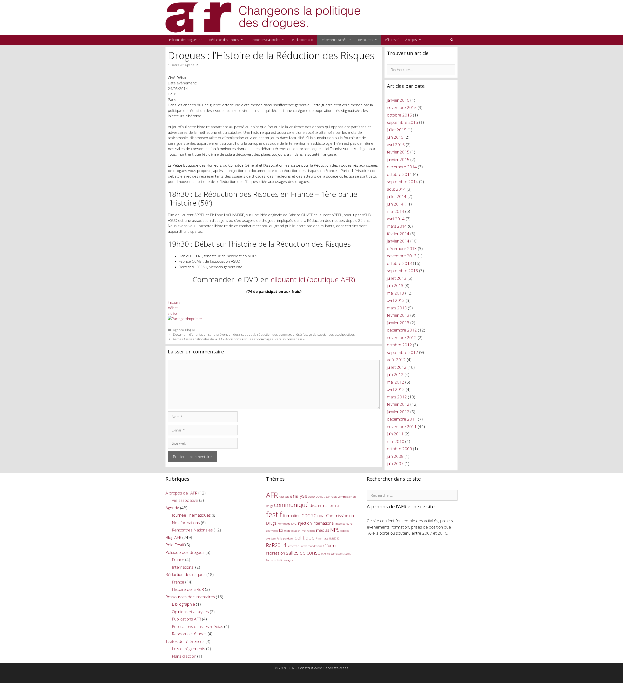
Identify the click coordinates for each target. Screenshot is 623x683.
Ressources (365, 40)
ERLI (337, 506)
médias (322, 530)
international (323, 523)
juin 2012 (395, 374)
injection (304, 523)
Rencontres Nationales (265, 40)
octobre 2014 (399, 174)
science (325, 553)
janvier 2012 (398, 411)
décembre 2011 (402, 419)
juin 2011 (395, 434)
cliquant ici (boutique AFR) (313, 279)
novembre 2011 (402, 426)
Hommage (283, 523)
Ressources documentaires (190, 597)
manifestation (292, 530)
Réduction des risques (185, 574)
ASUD (311, 496)
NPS (334, 529)
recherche (293, 546)
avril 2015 (396, 144)
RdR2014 (276, 545)
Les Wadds (272, 530)
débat (173, 307)
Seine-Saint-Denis (341, 553)
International (183, 567)
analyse (298, 495)
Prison (318, 538)
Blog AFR (191, 330)
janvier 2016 (398, 100)
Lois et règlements (188, 648)
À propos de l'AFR (181, 493)
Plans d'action (184, 656)
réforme (330, 545)
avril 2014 (396, 219)
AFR (272, 495)
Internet (340, 523)
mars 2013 (397, 308)
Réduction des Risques (224, 40)
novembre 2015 (402, 107)
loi (281, 530)
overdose (270, 538)
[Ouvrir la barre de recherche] (452, 40)
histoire (174, 302)
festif (274, 514)
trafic (280, 560)
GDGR (307, 515)
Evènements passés (333, 40)
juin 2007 (395, 463)
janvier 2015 (398, 159)
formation (292, 515)
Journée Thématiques (191, 515)
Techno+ (271, 560)
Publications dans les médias (197, 626)
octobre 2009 (399, 448)
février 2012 (398, 404)
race (325, 538)
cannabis (331, 496)
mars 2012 (397, 397)
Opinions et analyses (190, 611)
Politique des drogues (183, 40)
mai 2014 (395, 211)
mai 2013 (395, 293)
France (178, 559)
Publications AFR (302, 40)
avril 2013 (396, 300)
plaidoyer (288, 538)
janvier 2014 (398, 241)
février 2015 (398, 152)
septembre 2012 (402, 352)
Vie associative (185, 500)
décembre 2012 (402, 330)
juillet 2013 (396, 278)
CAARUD (320, 496)
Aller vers (284, 496)
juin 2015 (395, 137)
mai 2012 (395, 382)
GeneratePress (335, 667)
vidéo (172, 313)
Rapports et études (189, 634)
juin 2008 (395, 456)
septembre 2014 (402, 181)
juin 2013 (395, 285)
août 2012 (396, 359)
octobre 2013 (399, 263)
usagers (288, 560)
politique (304, 537)
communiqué (291, 505)
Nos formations (186, 522)
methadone (308, 530)
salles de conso (303, 552)
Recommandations (311, 546)
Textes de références (184, 641)
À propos (411, 40)
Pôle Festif (391, 40)
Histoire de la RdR (188, 589)
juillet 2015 (396, 130)
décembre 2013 (402, 248)
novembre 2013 (402, 256)
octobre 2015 (399, 115)
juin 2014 (395, 204)
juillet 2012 (396, 367)
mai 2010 (395, 441)
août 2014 (396, 189)
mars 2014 (397, 226)
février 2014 (398, 233)
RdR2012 (334, 538)
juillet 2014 (396, 196)
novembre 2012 (402, 337)
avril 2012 (396, 389)
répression (275, 553)
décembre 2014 (402, 167)
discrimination (322, 505)
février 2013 (398, 315)
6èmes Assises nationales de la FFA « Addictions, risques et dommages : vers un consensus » (238, 339)
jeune (349, 523)
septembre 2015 (402, 122)
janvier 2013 (398, 322)
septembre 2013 (402, 270)
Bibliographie (183, 604)
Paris (279, 538)
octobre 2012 (399, 345)
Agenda (178, 330)
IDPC (293, 523)
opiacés (344, 530)
